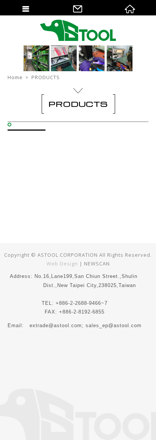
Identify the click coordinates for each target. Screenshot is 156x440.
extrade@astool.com (56, 325)
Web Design (62, 263)
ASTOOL (78, 30)
